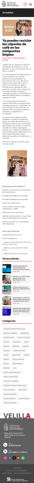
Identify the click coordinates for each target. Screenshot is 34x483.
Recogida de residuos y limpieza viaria (15, 385)
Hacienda (26, 355)
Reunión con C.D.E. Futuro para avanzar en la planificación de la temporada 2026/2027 (21, 279)
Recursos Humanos (9, 390)
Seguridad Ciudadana (10, 394)
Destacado (16, 346)
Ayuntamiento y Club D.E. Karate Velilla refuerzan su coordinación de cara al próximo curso (21, 300)
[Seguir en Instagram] (5, 458)
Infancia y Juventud (18, 359)
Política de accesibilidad (17, 471)
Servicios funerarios (9, 398)
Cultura (26, 342)
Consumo (6, 342)
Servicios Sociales (24, 398)
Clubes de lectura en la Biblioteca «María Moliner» (21, 288)
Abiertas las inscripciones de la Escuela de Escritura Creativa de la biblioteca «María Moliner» (21, 310)
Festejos (6, 355)
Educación (7, 350)
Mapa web (17, 468)
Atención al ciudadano (10, 333)
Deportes (6, 346)
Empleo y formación (19, 350)
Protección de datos (23, 473)
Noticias (5, 60)
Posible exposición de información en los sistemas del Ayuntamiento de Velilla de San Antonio (22, 268)
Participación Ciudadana (11, 381)
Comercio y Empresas (23, 337)
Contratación (16, 342)
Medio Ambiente (19, 58)
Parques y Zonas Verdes (11, 377)
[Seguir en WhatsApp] (23, 458)
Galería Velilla (16, 355)
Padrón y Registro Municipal (12, 372)
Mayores (6, 363)
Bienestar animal (9, 337)
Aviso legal (7, 473)
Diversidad (25, 346)
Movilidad (7, 368)
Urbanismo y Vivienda (10, 403)
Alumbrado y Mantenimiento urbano (14, 329)
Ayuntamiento (24, 333)
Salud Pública (23, 390)
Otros (14, 368)
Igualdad (6, 359)
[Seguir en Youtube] (18, 458)
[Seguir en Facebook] (10, 458)
